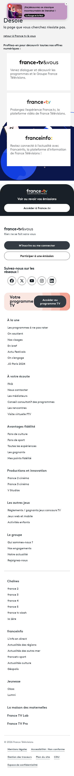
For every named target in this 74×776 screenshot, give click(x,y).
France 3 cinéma (18, 484)
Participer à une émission (37, 256)
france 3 (13, 595)
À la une (13, 320)
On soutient (15, 333)
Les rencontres (17, 408)
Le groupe (14, 534)
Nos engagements (19, 548)
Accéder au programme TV (50, 301)
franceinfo (15, 631)
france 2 (13, 589)
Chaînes (13, 581)
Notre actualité (18, 554)
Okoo (11, 689)
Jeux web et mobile (20, 516)
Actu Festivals (16, 352)
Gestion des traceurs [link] (20, 756)
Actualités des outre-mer (24, 651)
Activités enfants (19, 522)
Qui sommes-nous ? (20, 542)
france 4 (13, 601)
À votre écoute (18, 376)
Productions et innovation (27, 470)
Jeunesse (13, 681)
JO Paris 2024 (16, 364)
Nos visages (15, 340)
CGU (57, 756)
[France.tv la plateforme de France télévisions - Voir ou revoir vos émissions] (37, 191)
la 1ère (12, 619)
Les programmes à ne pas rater (28, 327)
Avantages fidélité (21, 426)
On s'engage (16, 358)
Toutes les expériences (22, 446)
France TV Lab (17, 715)
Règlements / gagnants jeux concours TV (34, 510)
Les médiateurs (17, 396)
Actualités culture (19, 663)
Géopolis (13, 669)
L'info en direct (17, 639)
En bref (12, 346)
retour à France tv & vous (19, 36)
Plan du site (43, 756)
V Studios (14, 490)
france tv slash (17, 613)
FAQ (10, 384)
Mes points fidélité (19, 458)
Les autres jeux (18, 502)
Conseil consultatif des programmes (31, 402)
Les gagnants (16, 452)
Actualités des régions (22, 645)
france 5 (13, 607)
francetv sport (17, 657)
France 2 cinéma (18, 478)
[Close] (66, 3)
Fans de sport (16, 440)
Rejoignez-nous (18, 560)
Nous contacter (18, 390)
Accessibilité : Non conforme (48, 749)
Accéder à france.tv (37, 208)
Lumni (12, 695)
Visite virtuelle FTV (19, 414)
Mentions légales (17, 749)
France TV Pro (17, 723)
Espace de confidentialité (22, 764)
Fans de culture (18, 434)
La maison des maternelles (27, 707)
